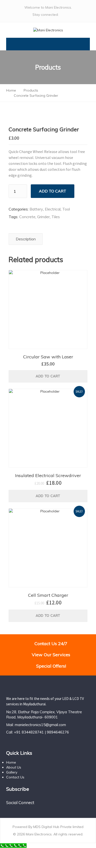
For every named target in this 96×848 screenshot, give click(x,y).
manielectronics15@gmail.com (40, 724)
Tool (66, 209)
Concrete (27, 216)
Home (11, 762)
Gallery (11, 772)
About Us (13, 767)
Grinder (43, 216)
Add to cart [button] (48, 376)
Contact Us (15, 777)
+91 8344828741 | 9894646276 (41, 732)
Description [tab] (26, 238)
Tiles (55, 216)
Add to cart (52, 191)
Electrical (53, 209)
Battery (36, 209)
